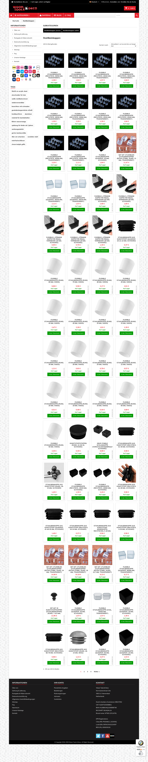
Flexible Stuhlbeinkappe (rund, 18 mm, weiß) (78, 404)
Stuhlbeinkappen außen (71, 30)
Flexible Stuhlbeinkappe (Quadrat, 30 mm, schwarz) (126, 610)
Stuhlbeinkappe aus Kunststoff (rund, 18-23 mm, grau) (78, 651)
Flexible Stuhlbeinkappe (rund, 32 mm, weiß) (126, 321)
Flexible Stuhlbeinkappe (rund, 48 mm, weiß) (102, 280)
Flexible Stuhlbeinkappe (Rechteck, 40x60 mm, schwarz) (102, 487)
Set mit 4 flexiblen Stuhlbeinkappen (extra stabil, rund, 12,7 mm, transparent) (102, 569)
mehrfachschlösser (18, 140)
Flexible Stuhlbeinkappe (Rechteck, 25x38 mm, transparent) (78, 75)
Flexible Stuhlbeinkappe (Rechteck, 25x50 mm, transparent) (78, 157)
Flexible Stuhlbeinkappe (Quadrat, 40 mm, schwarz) (78, 610)
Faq (15, 53)
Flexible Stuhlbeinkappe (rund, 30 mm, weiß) (54, 362)
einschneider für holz (19, 95)
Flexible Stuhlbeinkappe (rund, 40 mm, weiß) (78, 321)
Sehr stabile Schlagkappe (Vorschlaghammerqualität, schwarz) (104, 446)
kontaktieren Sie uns (21, 2)
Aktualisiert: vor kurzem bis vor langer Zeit (124, 45)
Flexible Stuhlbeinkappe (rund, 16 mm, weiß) (102, 404)
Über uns (17, 30)
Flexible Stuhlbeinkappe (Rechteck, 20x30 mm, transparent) (54, 116)
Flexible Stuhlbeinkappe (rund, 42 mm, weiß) (54, 321)
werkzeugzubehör (18, 129)
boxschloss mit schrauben (20, 106)
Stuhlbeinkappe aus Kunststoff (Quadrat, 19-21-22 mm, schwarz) (126, 239)
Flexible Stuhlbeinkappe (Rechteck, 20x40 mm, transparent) (102, 75)
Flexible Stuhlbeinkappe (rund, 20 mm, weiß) (54, 404)
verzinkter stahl (33, 137)
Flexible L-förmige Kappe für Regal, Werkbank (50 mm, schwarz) (126, 198)
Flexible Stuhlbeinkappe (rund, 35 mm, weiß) (102, 321)
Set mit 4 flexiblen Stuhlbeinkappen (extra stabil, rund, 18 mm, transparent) (78, 569)
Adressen (57, 696)
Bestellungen (58, 691)
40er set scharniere (18, 137)
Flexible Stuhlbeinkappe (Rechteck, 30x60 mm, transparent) (78, 116)
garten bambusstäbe (19, 133)
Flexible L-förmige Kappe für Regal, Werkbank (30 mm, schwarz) (54, 240)
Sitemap (17, 50)
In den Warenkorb (54, 86)
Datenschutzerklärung (21, 42)
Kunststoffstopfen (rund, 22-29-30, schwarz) (78, 445)
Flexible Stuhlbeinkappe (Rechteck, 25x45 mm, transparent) (126, 116)
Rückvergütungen (60, 693)
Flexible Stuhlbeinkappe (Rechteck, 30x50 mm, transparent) (54, 75)
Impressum (15, 707)
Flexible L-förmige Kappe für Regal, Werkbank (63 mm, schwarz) (102, 198)
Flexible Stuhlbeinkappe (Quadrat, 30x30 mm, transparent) (78, 198)
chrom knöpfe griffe (18, 144)
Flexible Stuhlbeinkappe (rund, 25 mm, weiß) (102, 362)
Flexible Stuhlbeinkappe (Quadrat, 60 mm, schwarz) (102, 652)
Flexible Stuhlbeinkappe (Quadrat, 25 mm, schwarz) (126, 652)
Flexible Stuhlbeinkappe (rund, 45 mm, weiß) (126, 280)
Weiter (97, 672)
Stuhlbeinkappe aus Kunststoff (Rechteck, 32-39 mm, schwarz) (126, 445)
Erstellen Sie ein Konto (128, 2)
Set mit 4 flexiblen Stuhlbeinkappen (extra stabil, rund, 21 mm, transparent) (126, 157)
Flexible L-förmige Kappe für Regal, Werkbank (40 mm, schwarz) (102, 240)
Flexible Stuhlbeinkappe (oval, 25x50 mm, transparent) (102, 610)
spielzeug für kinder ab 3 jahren (22, 125)
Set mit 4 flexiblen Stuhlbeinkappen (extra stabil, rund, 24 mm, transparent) (54, 569)
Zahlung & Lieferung (20, 34)
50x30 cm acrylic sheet (19, 91)
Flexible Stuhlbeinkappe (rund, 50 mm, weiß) (54, 445)
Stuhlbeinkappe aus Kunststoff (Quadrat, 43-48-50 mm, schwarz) (54, 527)
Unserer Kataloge (19, 57)
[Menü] (144, 740)
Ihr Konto (59, 683)
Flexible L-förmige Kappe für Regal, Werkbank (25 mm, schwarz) (78, 240)
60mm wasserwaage (19, 121)
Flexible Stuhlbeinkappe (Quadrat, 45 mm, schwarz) (102, 157)
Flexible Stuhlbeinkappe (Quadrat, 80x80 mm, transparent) (126, 569)
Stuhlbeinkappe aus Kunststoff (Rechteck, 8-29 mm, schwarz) (126, 527)
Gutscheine (57, 699)
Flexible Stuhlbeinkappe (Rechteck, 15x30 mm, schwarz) (78, 487)
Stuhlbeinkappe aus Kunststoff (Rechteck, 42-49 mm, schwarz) (126, 486)
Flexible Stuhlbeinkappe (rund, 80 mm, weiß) (54, 280)
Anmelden (113, 2)
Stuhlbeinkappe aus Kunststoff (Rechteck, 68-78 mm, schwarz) (54, 651)
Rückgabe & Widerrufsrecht (23, 38)
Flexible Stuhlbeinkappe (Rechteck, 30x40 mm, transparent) (126, 75)
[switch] (141, 753)
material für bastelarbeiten (21, 118)
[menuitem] (11, 15)
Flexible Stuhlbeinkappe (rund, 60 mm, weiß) (126, 404)
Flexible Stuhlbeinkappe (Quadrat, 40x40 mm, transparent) (54, 198)
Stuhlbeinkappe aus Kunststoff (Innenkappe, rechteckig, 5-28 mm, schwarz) (102, 529)
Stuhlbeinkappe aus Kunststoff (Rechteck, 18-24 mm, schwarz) (78, 527)
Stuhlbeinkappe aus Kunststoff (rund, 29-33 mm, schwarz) (54, 486)
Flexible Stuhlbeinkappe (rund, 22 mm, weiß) (126, 362)
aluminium (28, 114)
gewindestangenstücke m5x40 (22, 110)
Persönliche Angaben (61, 688)
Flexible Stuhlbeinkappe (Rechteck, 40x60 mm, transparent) (54, 157)
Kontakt (16, 61)
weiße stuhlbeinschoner (20, 99)
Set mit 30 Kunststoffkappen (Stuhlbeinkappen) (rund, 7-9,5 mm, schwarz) (54, 611)
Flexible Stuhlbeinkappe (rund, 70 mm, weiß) (78, 280)
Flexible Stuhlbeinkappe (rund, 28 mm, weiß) (78, 362)
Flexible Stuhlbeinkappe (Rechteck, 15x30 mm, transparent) (102, 116)
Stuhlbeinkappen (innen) (52, 30)
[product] (54, 61)
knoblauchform (17, 114)
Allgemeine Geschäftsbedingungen (25, 46)
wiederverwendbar (18, 102)
